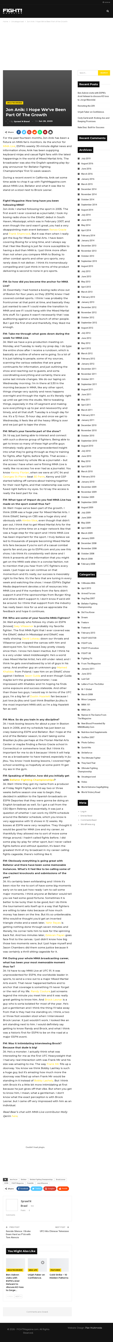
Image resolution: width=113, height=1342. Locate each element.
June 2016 (86, 169)
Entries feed (86, 815)
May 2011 (85, 399)
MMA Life (33, 1270)
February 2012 (88, 358)
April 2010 (86, 466)
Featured (55, 1270)
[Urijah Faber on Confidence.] (37, 1265)
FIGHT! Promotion (90, 648)
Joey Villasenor (23, 626)
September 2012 (89, 322)
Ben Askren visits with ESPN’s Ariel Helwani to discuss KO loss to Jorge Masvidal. (93, 96)
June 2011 (86, 394)
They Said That (88, 763)
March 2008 (87, 559)
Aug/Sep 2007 (88, 598)
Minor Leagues (88, 699)
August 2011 (87, 389)
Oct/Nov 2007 (87, 737)
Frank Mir (53, 1064)
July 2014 (85, 215)
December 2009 (88, 487)
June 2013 (86, 276)
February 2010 (88, 476)
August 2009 (87, 507)
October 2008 (87, 553)
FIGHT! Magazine (18, 1183)
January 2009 (87, 538)
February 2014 (88, 235)
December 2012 (88, 307)
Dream (84, 617)
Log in (83, 811)
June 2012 (86, 338)
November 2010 (89, 430)
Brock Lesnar (53, 999)
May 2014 (85, 225)
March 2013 (87, 292)
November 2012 (89, 312)
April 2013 (86, 287)
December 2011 (88, 369)
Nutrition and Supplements (94, 732)
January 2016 (87, 179)
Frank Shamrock (19, 233)
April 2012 (86, 348)
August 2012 (87, 328)
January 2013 (87, 302)
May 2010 (85, 461)
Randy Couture (40, 991)
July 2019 (85, 158)
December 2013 (88, 246)
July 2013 (85, 271)
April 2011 (86, 405)
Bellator (23, 1179)
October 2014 (87, 199)
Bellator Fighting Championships (32, 779)
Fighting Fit (86, 658)
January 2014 (87, 240)
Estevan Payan (55, 935)
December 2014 (88, 189)
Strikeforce (86, 753)
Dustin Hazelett (40, 696)
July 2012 (85, 333)
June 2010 (86, 456)
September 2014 (89, 205)
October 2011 (87, 379)
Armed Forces (88, 593)
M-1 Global (86, 689)
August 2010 (87, 446)
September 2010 (89, 441)
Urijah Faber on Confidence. (91, 112)
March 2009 (87, 533)
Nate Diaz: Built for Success (91, 127)
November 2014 (89, 194)
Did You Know (87, 612)
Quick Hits (86, 747)
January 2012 (87, 364)
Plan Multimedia (93, 1328)
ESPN (6, 1183)
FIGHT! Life (86, 643)
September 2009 (89, 502)
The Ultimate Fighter (91, 758)
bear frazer (14, 1179)
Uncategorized (14, 103)
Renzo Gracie (57, 229)
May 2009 (85, 523)
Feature (85, 622)
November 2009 (89, 492)
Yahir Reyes (53, 922)
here (14, 1116)
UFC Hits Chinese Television (54, 1231)
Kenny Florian (20, 472)
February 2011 (88, 415)
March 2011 (87, 410)
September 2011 (89, 384)
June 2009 (86, 517)
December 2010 (88, 425)
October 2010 (87, 435)
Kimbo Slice (29, 520)
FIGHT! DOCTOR (88, 638)
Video (84, 782)
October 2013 (87, 256)
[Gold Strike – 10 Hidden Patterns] (59, 1265)
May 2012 (85, 343)
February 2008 (88, 564)
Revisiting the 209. (86, 106)
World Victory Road (90, 792)
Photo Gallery (87, 742)
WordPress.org (88, 824)
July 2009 (85, 512)
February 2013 (88, 297)
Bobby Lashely (43, 1080)
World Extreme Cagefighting (94, 787)
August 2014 (87, 210)
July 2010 (85, 451)
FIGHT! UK (86, 653)
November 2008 (89, 548)
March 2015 (87, 184)
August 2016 (87, 163)
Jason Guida (32, 675)
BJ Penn (39, 476)
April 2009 (86, 528)
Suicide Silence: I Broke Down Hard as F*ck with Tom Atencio (18, 1234)
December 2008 (88, 543)
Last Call (85, 679)
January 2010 (87, 482)
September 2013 (89, 261)
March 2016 (87, 174)
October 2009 (87, 497)
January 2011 (87, 420)
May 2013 (85, 281)
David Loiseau (31, 638)
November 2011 (89, 374)
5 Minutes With (88, 583)
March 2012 (87, 353)
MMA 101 (85, 704)
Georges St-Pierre (14, 476)
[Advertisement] (56, 45)
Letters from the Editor (92, 684)
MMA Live (9, 146)
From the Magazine (91, 663)
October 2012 (87, 317)
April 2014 (86, 230)
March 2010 (87, 471)
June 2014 (86, 220)
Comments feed (88, 820)
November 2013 (89, 251)
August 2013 (87, 266)
